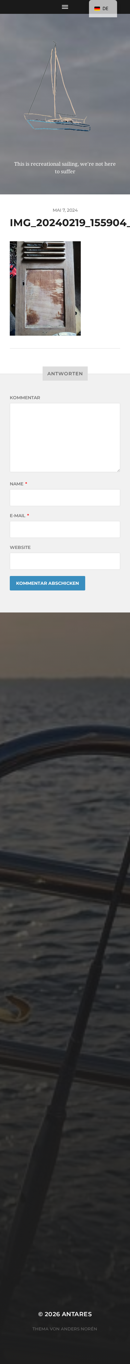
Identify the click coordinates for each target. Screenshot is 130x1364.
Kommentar (25, 397)
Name (18, 484)
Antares (77, 1314)
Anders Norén (79, 1328)
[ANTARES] (65, 89)
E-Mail (19, 515)
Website (20, 547)
